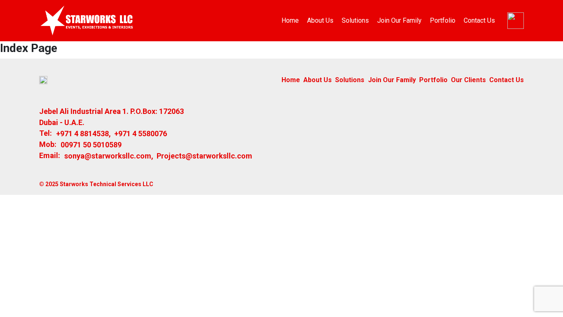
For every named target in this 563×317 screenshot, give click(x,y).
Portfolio (442, 20)
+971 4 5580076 (140, 133)
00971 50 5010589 (91, 144)
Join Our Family (399, 20)
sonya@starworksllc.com (107, 155)
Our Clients (468, 80)
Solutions (355, 20)
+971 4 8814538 (82, 133)
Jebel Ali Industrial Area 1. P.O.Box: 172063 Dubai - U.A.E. (111, 117)
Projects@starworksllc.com (204, 155)
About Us (320, 20)
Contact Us (479, 20)
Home (290, 20)
